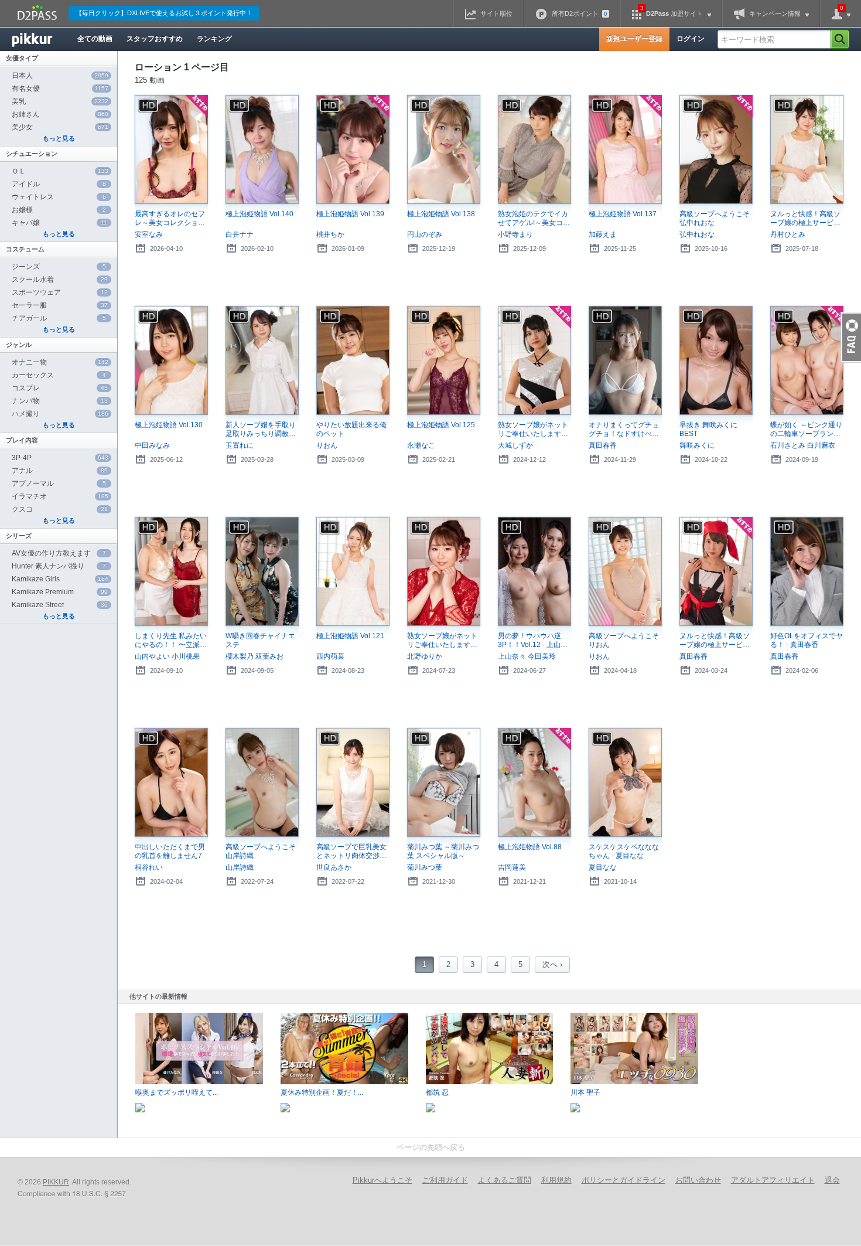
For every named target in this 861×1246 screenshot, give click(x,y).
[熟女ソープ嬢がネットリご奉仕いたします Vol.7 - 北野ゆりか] (443, 572)
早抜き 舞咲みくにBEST (708, 429)
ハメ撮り (60, 414)
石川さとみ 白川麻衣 (802, 445)
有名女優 (60, 88)
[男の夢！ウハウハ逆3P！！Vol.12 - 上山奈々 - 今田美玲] (534, 572)
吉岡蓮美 (512, 867)
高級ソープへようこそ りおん (624, 640)
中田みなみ (152, 445)
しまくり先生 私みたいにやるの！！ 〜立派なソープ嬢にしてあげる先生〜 (171, 640)
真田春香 (603, 445)
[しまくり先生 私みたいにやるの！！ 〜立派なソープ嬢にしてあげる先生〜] (171, 572)
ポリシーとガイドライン (623, 1180)
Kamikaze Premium (60, 592)
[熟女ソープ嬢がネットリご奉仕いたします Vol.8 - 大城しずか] (534, 361)
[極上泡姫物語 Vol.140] (262, 150)
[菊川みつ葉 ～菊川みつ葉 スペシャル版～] (443, 783)
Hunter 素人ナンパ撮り (59, 566)
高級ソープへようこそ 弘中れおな (714, 218)
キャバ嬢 (59, 223)
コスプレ (60, 388)
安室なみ (149, 234)
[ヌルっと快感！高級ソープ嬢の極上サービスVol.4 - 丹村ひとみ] (806, 150)
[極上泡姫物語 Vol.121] (353, 572)
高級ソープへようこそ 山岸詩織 (261, 851)
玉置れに (240, 445)
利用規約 (556, 1180)
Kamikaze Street (60, 605)
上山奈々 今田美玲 (527, 656)
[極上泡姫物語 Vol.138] (443, 150)
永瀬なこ (421, 445)
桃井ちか (330, 234)
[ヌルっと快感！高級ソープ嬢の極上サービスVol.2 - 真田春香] (716, 572)
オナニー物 (60, 362)
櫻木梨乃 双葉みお (254, 656)
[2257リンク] (73, 1194)
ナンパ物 (60, 401)
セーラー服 (60, 305)
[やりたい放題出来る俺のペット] (353, 361)
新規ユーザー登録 (634, 39)
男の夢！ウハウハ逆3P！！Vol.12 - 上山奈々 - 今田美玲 (529, 640)
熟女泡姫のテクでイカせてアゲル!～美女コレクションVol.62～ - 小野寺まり (534, 218)
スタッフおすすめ (155, 39)
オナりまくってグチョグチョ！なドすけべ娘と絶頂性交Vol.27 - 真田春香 (624, 429)
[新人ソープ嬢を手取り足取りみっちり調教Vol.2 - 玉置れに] (262, 361)
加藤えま (603, 234)
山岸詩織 (240, 867)
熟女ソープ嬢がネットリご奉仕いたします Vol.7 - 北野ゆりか (442, 640)
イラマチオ (60, 496)
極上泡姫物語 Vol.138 (441, 214)
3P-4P (60, 458)
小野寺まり (515, 234)
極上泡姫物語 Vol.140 (259, 214)
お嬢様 (59, 210)
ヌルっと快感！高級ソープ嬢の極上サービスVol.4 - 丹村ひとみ (805, 218)
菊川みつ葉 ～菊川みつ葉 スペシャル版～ (443, 851)
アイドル (59, 184)
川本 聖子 (585, 1092)
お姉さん (60, 114)
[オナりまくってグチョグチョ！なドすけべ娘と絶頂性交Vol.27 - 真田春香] (625, 361)
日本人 (60, 76)
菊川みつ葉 (424, 867)
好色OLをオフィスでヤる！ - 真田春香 (806, 640)
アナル (60, 471)
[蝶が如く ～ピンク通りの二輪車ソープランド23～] (806, 361)
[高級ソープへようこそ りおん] (625, 572)
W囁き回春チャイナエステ (260, 640)
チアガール (59, 318)
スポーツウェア (60, 292)
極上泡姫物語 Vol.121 (350, 636)
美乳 (60, 101)
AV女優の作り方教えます (59, 553)
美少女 (60, 127)
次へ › (552, 964)
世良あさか (333, 867)
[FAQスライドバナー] (850, 337)
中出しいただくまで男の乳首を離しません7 (170, 851)
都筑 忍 (437, 1092)
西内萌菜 (330, 656)
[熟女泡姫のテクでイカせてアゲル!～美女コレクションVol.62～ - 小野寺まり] (534, 150)
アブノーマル (59, 483)
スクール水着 (60, 279)
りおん (326, 445)
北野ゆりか (424, 656)
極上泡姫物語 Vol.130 (169, 425)
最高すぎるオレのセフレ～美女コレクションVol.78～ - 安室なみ (170, 218)
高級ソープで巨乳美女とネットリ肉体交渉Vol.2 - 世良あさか (351, 851)
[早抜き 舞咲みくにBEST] (716, 361)
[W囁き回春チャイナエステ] (262, 572)
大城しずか (515, 445)
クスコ (60, 509)
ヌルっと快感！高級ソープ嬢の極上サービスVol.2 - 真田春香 (714, 640)
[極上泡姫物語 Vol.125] (443, 361)
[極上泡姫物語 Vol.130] (171, 361)
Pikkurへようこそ (382, 1180)
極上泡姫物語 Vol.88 (530, 847)
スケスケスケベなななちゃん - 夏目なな (624, 851)
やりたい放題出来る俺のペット (351, 429)
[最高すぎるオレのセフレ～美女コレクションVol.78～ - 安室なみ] (171, 150)
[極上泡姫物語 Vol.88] (534, 783)
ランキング (214, 39)
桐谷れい (149, 867)
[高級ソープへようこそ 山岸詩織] (262, 783)
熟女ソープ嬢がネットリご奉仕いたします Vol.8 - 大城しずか (533, 429)
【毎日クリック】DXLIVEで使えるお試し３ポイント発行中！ (164, 12)
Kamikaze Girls (60, 579)
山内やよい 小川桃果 (167, 656)
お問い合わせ (698, 1180)
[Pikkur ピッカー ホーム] (41, 39)
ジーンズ (59, 267)
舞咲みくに (697, 445)
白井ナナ (240, 234)
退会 (832, 1180)
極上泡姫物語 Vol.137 (623, 214)
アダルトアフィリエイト (773, 1180)
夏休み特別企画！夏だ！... (322, 1092)
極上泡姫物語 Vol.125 (441, 425)
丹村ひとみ (787, 234)
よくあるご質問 (504, 1180)
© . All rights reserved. (74, 1182)
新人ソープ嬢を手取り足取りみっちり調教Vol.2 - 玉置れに (261, 429)
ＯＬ (60, 171)
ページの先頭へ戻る (431, 1147)
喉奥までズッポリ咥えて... (176, 1092)
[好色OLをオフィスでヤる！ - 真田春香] (806, 572)
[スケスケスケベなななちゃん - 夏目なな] (625, 783)
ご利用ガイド (445, 1180)
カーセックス (59, 375)
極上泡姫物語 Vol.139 (350, 214)
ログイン (690, 39)
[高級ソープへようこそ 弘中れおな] (716, 150)
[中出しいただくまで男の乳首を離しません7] (171, 783)
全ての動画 (94, 39)
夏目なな (603, 867)
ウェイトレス (59, 197)
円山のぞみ (424, 234)
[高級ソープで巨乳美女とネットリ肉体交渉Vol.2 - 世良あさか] (353, 783)
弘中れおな (697, 234)
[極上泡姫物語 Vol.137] (625, 150)
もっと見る (59, 138)
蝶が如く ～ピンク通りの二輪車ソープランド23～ (806, 429)
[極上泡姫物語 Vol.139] (353, 150)
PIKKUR (56, 1182)
